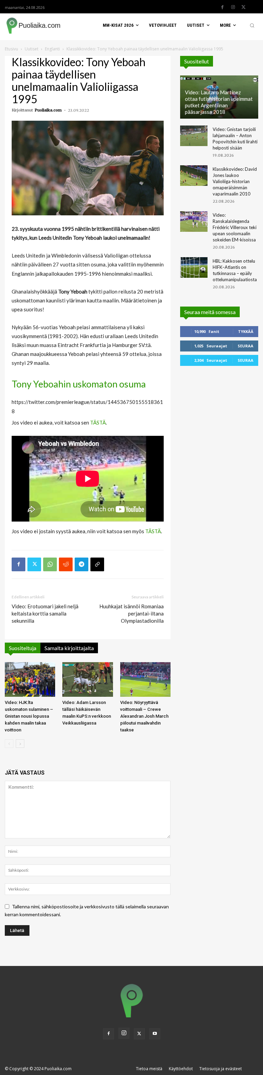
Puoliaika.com (48, 110)
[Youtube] (154, 1033)
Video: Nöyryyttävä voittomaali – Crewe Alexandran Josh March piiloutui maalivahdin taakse (144, 716)
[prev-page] (9, 743)
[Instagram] (232, 7)
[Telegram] (81, 564)
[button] (252, 25)
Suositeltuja (22, 648)
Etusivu (11, 49)
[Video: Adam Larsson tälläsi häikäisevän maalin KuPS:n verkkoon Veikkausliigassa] (87, 679)
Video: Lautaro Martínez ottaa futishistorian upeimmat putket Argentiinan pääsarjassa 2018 (219, 102)
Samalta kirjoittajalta (69, 648)
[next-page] (20, 743)
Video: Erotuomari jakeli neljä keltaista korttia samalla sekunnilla (45, 613)
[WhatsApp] (50, 564)
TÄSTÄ (98, 422)
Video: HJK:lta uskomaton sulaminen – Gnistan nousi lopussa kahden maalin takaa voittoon (29, 716)
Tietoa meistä (149, 1069)
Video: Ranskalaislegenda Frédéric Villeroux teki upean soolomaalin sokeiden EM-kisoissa (234, 227)
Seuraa (245, 345)
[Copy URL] (97, 564)
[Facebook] (222, 7)
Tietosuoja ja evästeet (220, 1069)
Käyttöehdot (181, 1069)
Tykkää (245, 331)
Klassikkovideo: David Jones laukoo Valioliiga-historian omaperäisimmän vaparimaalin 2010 (235, 181)
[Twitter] (243, 7)
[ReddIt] (66, 564)
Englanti (52, 49)
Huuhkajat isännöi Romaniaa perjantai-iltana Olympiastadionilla (131, 613)
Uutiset (31, 49)
